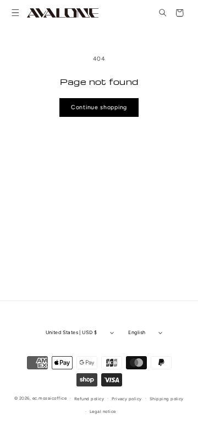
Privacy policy (127, 398)
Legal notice (103, 411)
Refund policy (89, 398)
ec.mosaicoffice (49, 398)
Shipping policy (167, 398)
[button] (15, 13)
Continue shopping (99, 107)
